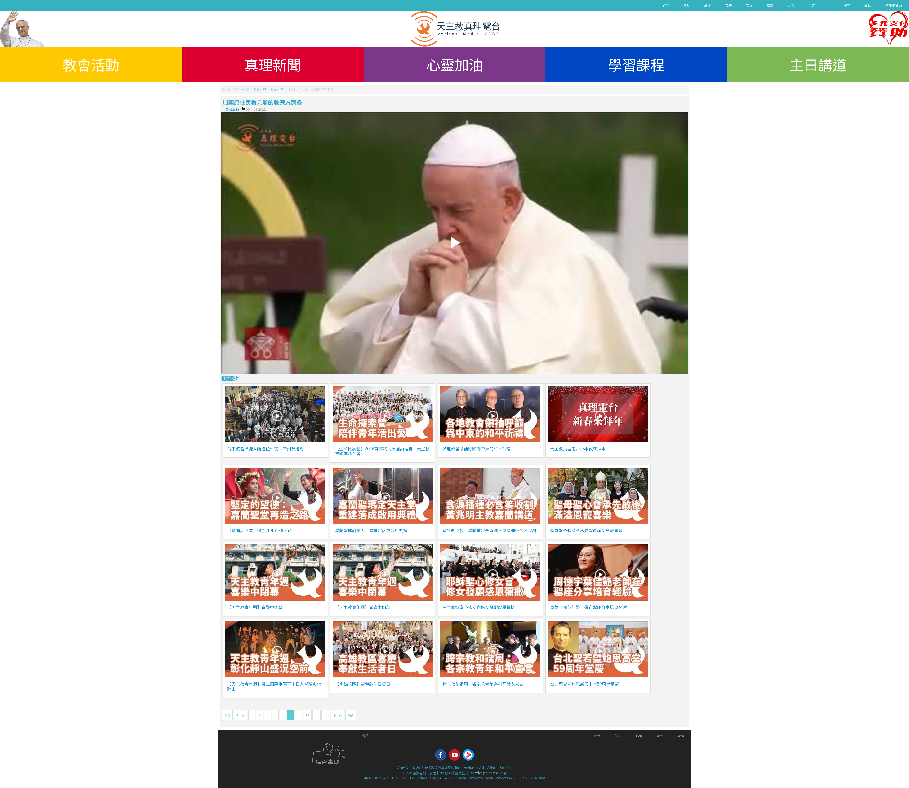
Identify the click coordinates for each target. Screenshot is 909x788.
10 (307, 715)
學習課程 (636, 64)
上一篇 (240, 715)
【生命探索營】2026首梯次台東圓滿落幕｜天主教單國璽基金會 (382, 450)
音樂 (728, 5)
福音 (811, 5)
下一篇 (337, 715)
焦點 (686, 5)
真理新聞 (272, 64)
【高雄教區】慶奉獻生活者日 (362, 684)
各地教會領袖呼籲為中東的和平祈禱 (476, 448)
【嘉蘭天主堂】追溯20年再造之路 (259, 530)
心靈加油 (454, 64)
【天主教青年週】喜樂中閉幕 (255, 607)
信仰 (639, 735)
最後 (351, 715)
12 (325, 715)
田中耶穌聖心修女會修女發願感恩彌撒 (478, 607)
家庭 (770, 5)
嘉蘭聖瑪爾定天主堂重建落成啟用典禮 (371, 530)
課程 (680, 735)
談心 (618, 735)
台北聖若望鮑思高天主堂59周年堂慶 (584, 684)
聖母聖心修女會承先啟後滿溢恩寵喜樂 (586, 530)
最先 (227, 715)
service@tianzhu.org (488, 772)
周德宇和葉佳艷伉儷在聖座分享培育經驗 (588, 607)
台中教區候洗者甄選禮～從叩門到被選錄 (265, 448)
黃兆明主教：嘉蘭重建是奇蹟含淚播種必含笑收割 (489, 530)
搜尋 (847, 5)
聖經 (660, 735)
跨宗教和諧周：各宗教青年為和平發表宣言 (482, 684)
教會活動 (90, 64)
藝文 (707, 5)
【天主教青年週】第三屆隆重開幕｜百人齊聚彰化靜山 (274, 686)
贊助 (867, 5)
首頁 (666, 5)
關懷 (597, 735)
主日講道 (818, 64)
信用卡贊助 (893, 5)
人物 (791, 5)
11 (316, 715)
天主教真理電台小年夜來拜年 (578, 448)
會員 (365, 735)
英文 (749, 5)
